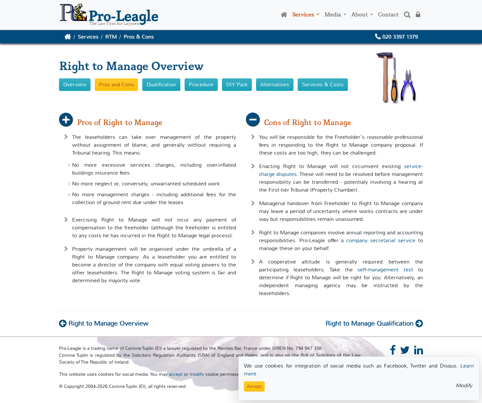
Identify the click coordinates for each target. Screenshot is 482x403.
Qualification (161, 84)
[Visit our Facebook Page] (394, 352)
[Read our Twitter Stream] (406, 352)
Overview (74, 84)
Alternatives (274, 84)
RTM (111, 36)
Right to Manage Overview (108, 323)
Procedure (201, 84)
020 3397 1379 (399, 36)
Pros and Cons (116, 84)
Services (303, 14)
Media (333, 14)
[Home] (284, 14)
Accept (254, 386)
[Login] (418, 14)
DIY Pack (237, 84)
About (360, 14)
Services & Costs (323, 84)
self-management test (385, 269)
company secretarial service (380, 240)
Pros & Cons (139, 36)
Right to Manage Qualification (370, 323)
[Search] (407, 14)
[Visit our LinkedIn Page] (418, 352)
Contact (388, 14)
